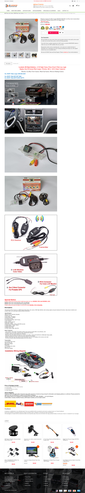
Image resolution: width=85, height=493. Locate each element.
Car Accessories (37, 10)
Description (8, 63)
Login (74, 1)
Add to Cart (54, 32)
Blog (59, 10)
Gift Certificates (47, 479)
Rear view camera (16, 10)
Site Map (46, 485)
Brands (45, 476)
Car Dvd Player (27, 10)
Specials (46, 483)
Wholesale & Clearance (49, 10)
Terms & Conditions (29, 479)
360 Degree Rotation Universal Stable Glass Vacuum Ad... (13, 440)
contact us (65, 52)
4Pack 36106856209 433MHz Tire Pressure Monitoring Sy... (12, 461)
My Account (7, 1)
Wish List (65, 483)
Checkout (11, 1)
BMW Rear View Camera (19, 13)
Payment (27, 483)
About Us (7, 483)
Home (8, 10)
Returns (65, 481)
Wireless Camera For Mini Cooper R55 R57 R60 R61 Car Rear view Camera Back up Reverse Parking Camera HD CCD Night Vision (49, 13)
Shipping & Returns (29, 481)
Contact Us (65, 10)
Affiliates (46, 481)
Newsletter (66, 485)
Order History (66, 479)
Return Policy (27, 485)
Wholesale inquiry (44, 21)
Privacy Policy (28, 476)
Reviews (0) (15, 63)
